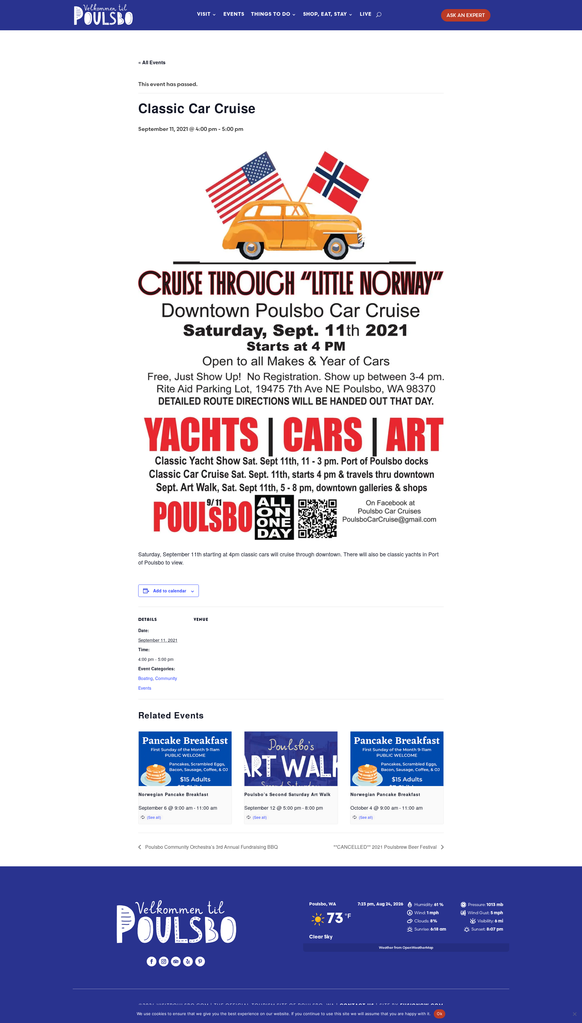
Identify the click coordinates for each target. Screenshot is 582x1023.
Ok (439, 1013)
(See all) (154, 817)
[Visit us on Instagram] (164, 961)
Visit (204, 14)
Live (366, 14)
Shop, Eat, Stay (325, 14)
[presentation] (185, 766)
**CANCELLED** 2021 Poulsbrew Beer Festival (385, 846)
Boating (145, 678)
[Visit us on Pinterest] (200, 961)
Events (233, 14)
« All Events (152, 62)
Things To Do (270, 14)
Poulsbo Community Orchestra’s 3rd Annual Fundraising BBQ (211, 846)
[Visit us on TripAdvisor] (176, 961)
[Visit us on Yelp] (188, 961)
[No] (574, 1014)
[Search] (378, 14)
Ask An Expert (466, 15)
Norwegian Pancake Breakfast (174, 794)
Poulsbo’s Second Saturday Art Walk (287, 794)
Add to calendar (169, 591)
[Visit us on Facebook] (151, 961)
